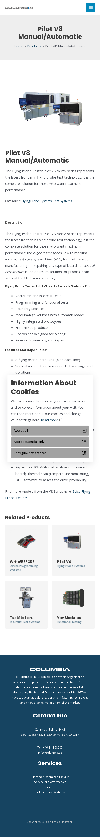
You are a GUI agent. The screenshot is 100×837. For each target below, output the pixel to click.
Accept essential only (29, 442)
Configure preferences (30, 453)
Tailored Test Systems (50, 792)
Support (50, 787)
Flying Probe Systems (37, 201)
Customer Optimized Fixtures (50, 777)
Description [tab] (14, 222)
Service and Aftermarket (50, 782)
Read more (50, 420)
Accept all (21, 430)
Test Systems (62, 201)
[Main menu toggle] (90, 7)
